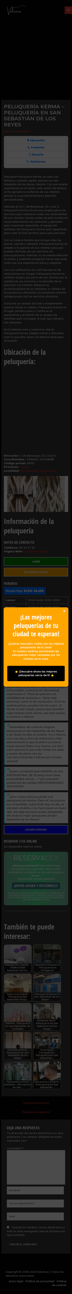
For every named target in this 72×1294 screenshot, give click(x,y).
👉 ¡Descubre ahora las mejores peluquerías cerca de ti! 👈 (36, 673)
